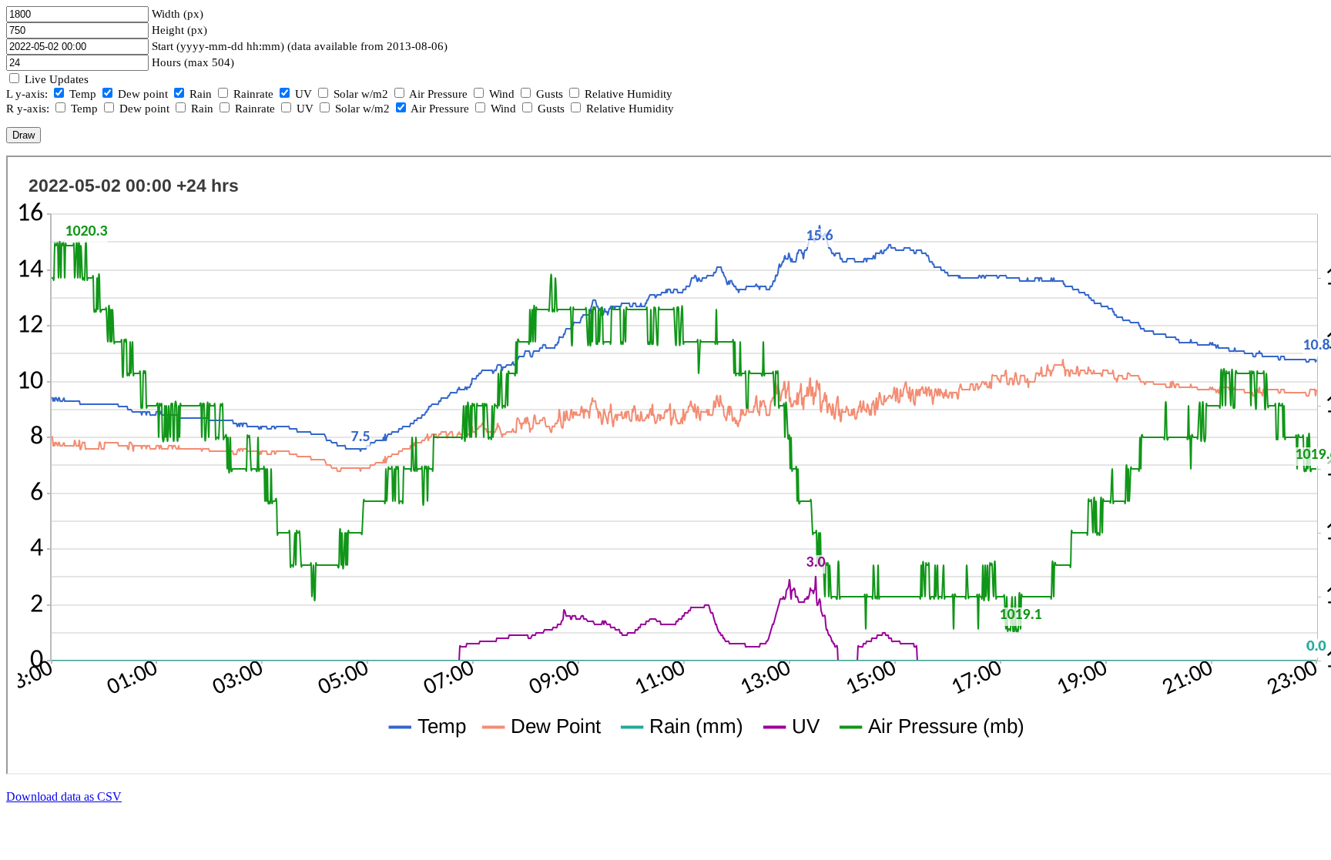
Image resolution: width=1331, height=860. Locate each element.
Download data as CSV (64, 796)
